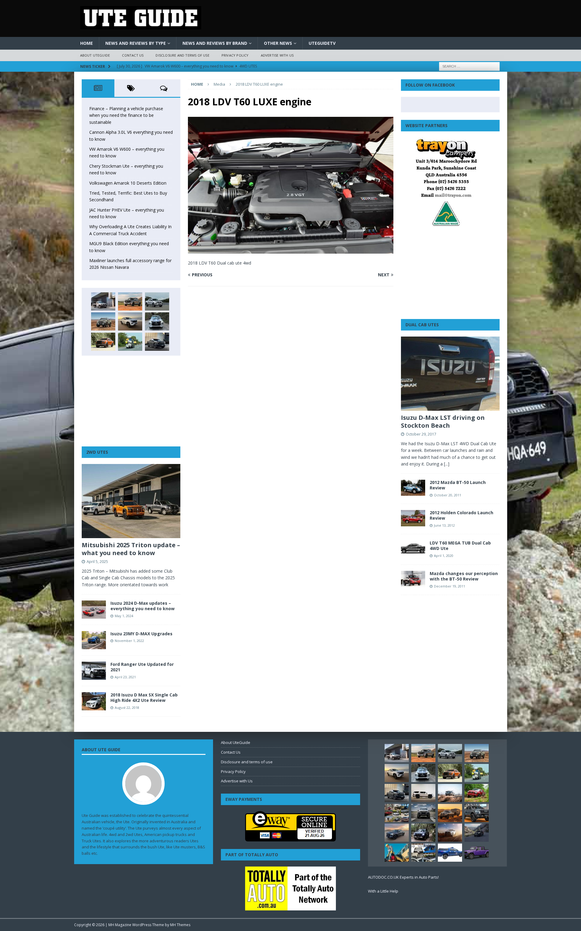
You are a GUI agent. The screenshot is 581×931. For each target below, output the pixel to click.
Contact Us (132, 55)
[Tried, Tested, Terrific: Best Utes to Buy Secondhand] (157, 321)
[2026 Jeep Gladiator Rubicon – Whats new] (476, 853)
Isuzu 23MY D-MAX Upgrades (141, 634)
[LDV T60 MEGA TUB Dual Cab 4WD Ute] (413, 549)
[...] (446, 464)
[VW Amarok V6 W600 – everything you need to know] (157, 301)
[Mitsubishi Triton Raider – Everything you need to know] (450, 833)
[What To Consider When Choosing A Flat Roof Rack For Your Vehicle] (423, 853)
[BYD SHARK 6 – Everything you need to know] (423, 833)
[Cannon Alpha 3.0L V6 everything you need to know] (130, 301)
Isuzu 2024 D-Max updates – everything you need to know (142, 605)
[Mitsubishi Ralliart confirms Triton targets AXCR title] (476, 793)
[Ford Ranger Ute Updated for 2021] (94, 671)
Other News (278, 43)
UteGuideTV (322, 43)
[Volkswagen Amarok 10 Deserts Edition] (130, 321)
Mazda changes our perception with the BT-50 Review (464, 576)
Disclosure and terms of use (182, 55)
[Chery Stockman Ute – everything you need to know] (103, 321)
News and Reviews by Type (135, 43)
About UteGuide (95, 55)
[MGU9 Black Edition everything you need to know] (157, 342)
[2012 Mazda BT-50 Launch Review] (413, 488)
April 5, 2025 (97, 561)
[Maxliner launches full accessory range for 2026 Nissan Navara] (423, 793)
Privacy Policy (235, 55)
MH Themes (180, 924)
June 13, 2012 (444, 525)
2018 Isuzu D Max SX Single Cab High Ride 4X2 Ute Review (144, 697)
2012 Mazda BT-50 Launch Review (458, 485)
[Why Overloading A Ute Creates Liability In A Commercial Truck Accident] (130, 342)
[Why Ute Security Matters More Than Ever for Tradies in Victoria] (397, 853)
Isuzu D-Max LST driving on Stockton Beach (443, 421)
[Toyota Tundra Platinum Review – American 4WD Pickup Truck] (397, 833)
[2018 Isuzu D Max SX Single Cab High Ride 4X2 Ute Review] (94, 701)
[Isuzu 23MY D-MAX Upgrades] (94, 640)
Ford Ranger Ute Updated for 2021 (142, 667)
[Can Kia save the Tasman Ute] (476, 813)
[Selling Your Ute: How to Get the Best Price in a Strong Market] (397, 813)
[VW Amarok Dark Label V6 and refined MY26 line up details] (476, 833)
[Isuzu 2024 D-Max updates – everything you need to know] (94, 609)
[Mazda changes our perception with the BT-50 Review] (413, 579)
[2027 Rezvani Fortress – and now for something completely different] (423, 813)
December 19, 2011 (449, 586)
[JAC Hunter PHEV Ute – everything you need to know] (103, 342)
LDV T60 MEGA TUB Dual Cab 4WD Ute (460, 545)
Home (86, 43)
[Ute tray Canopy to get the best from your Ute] (450, 853)
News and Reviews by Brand (214, 43)
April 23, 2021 (125, 677)
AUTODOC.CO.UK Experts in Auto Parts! (403, 877)
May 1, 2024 (124, 616)
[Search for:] (469, 66)
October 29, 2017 (421, 434)
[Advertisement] (131, 401)
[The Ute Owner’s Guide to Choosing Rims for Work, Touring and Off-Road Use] (450, 793)
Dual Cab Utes (422, 324)
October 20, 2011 (447, 495)
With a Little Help (383, 891)
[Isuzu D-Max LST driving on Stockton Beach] (450, 374)
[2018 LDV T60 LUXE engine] (290, 250)
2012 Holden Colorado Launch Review (461, 515)
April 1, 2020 (443, 555)
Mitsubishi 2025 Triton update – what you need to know (131, 549)
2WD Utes (97, 452)
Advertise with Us (277, 55)
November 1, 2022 (129, 640)
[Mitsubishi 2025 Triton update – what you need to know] (131, 501)
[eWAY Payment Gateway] (290, 838)
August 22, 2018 (127, 707)
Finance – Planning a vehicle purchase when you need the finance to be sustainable (126, 115)
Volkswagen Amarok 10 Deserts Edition (127, 183)
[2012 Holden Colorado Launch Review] (413, 518)
